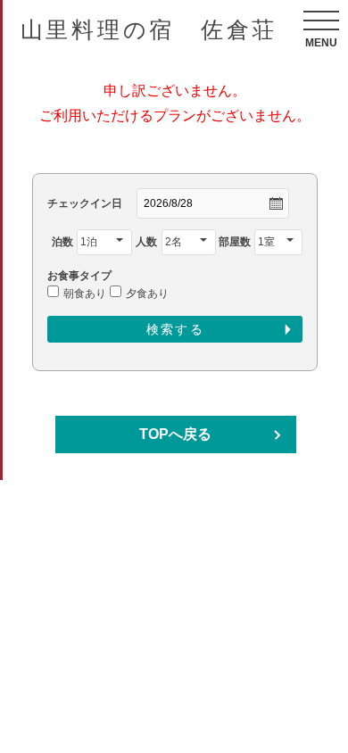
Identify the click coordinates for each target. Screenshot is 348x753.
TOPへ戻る (175, 434)
